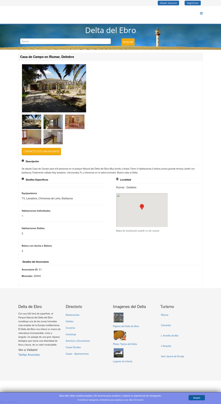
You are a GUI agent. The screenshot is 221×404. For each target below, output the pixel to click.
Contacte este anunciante (41, 151)
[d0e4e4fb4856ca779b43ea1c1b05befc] (75, 121)
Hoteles (69, 321)
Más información (136, 399)
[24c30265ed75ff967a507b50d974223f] (32, 136)
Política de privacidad (98, 385)
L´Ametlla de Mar (170, 335)
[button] (142, 207)
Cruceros (70, 327)
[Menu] (201, 13)
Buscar (128, 42)
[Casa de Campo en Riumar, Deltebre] (54, 88)
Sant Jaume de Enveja (172, 356)
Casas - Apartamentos (77, 353)
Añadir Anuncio (168, 3)
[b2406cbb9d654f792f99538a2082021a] (53, 136)
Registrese (192, 3)
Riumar (164, 314)
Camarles (166, 325)
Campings (71, 334)
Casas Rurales (73, 347)
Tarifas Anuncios (29, 354)
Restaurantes (72, 314)
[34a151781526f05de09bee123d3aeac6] (32, 121)
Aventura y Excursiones (78, 340)
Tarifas (115, 385)
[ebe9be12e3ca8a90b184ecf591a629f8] (53, 121)
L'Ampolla (166, 345)
